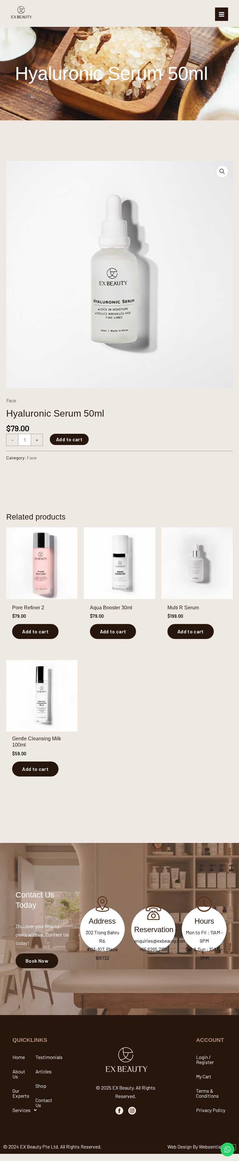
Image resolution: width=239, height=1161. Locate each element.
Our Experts (20, 1093)
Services (21, 1110)
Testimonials (46, 1057)
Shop (40, 1086)
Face (11, 400)
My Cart (203, 1076)
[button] (222, 171)
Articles (43, 1071)
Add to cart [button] (35, 631)
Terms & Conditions (207, 1093)
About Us (18, 1073)
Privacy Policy (210, 1110)
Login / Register (205, 1059)
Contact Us (43, 1102)
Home (18, 1057)
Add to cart (69, 439)
